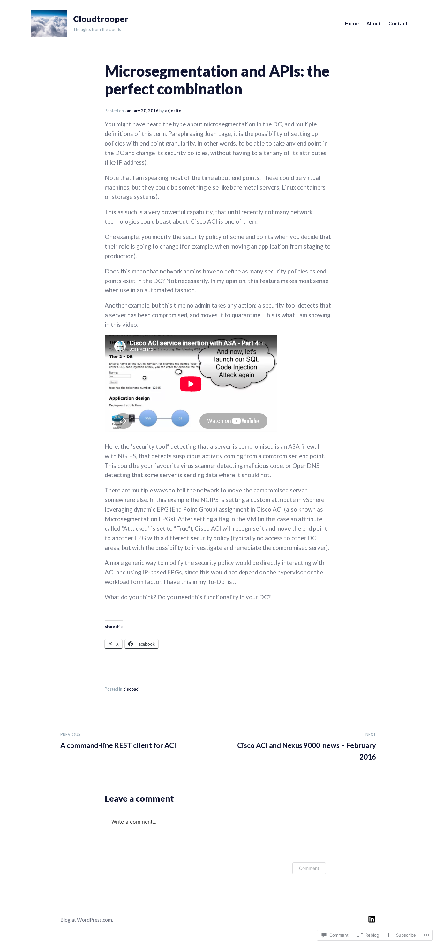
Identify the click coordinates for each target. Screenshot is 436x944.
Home (352, 23)
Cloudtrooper (100, 19)
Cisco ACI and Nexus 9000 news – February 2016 (306, 746)
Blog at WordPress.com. (86, 920)
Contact (398, 23)
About (373, 23)
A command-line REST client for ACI (118, 741)
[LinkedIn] (371, 919)
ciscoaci (131, 689)
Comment (309, 868)
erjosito (173, 110)
